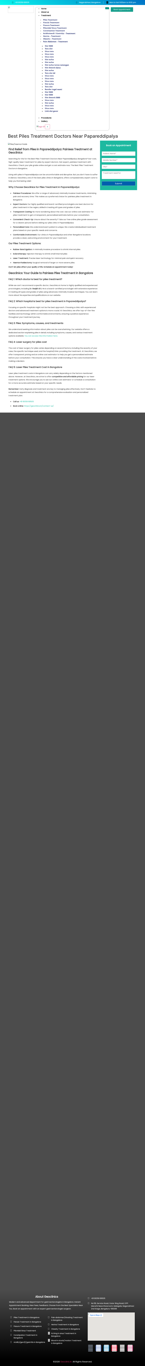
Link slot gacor (51, 111)
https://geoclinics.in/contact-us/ (39, 406)
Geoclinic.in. (66, 1361)
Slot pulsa (49, 59)
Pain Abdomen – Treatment (55, 41)
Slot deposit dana (53, 67)
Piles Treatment (50, 20)
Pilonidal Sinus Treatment (55, 28)
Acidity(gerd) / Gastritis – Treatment (59, 33)
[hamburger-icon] (107, 8)
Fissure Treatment (51, 25)
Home (43, 8)
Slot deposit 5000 (52, 97)
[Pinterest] (114, 1348)
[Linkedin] (106, 1348)
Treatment (46, 15)
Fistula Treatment (51, 22)
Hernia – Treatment (52, 36)
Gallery (44, 121)
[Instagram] (130, 1348)
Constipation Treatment (54, 31)
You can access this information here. (41, 336)
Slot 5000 (49, 46)
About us (45, 12)
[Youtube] (90, 1348)
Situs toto (49, 51)
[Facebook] (98, 1348)
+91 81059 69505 (27, 401)
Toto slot (49, 48)
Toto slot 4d (50, 73)
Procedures (46, 118)
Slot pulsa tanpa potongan (57, 65)
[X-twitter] (122, 1348)
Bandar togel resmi (53, 89)
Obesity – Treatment (52, 39)
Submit (118, 183)
